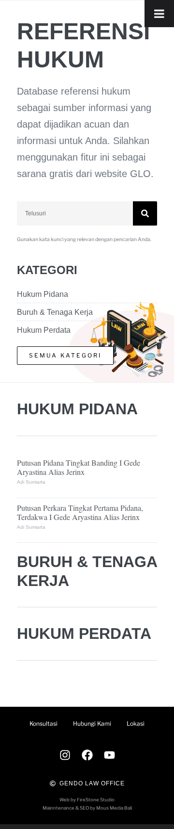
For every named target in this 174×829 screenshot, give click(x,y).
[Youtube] (109, 755)
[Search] (145, 213)
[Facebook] (87, 755)
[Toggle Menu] (159, 13)
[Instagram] (65, 755)
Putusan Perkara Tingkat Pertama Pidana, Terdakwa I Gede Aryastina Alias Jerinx (80, 512)
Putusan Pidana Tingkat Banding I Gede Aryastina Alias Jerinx (78, 467)
